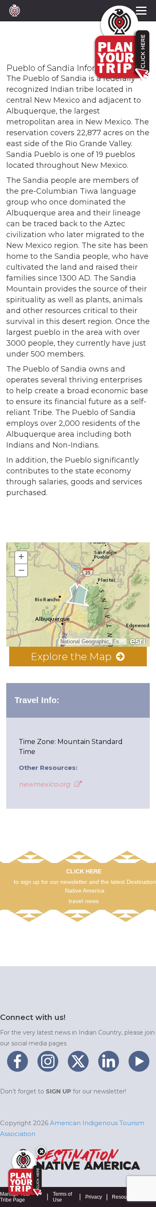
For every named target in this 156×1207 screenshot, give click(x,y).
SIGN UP (58, 1091)
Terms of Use (62, 1197)
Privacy (93, 1197)
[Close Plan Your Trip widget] (41, 1151)
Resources (124, 1197)
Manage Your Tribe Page (15, 1197)
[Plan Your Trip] (24, 1173)
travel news (84, 901)
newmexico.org (45, 784)
